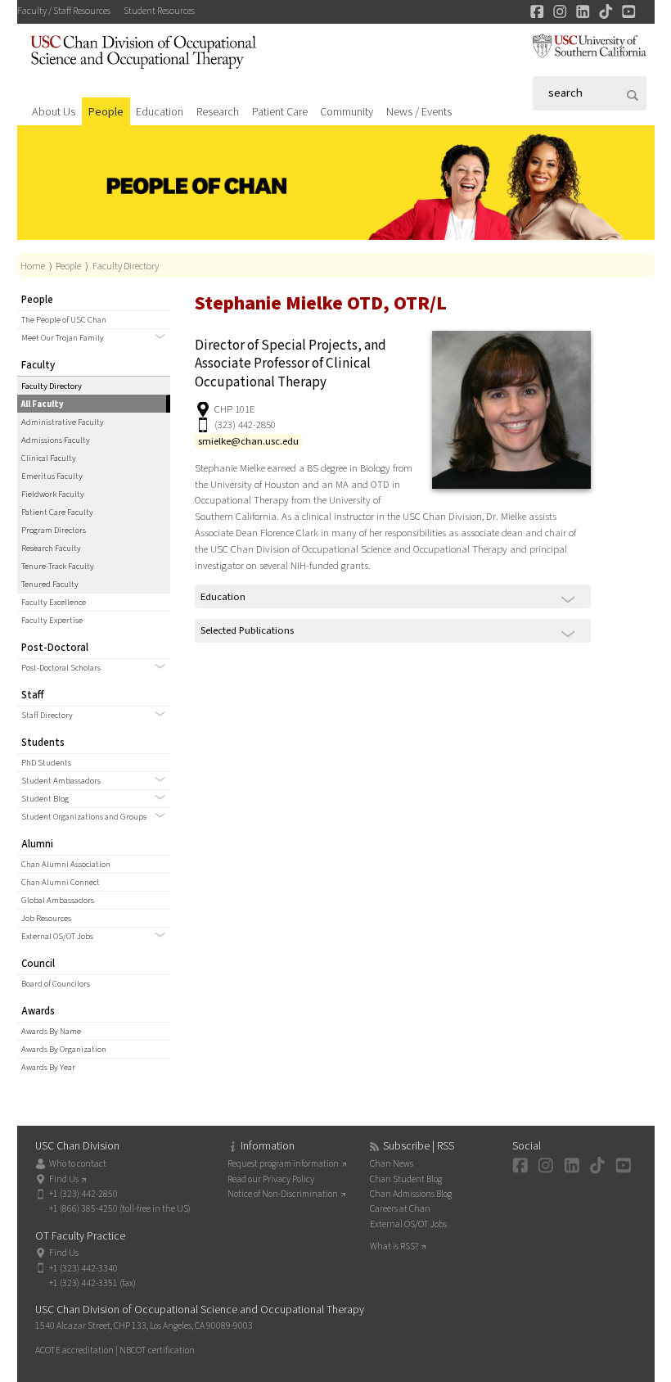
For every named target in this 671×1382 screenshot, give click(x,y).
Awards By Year (48, 1067)
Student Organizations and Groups (83, 817)
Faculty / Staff (63, 11)
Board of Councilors (55, 984)
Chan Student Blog (406, 1179)
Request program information (283, 1164)
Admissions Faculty (55, 440)
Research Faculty (51, 548)
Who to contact (77, 1164)
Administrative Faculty (62, 422)
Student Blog (45, 799)
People (106, 111)
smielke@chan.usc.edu (248, 441)
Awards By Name (51, 1031)
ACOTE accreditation (74, 1350)
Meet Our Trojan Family (62, 338)
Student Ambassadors (61, 781)
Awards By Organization (63, 1049)
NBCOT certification (157, 1350)
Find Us (64, 1179)
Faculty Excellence (53, 602)
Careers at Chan (400, 1209)
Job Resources (46, 918)
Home (32, 266)
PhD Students (46, 762)
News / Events (419, 111)
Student (159, 11)
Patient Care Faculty (57, 512)
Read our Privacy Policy (270, 1179)
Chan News (391, 1164)
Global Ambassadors (57, 900)
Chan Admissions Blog (411, 1194)
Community (346, 111)
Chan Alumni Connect (60, 882)
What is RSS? (394, 1246)
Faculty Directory (125, 266)
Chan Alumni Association (65, 864)
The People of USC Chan (63, 320)
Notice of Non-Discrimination (282, 1194)
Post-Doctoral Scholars (61, 668)
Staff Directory (47, 715)
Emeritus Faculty (52, 476)
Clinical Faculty (48, 458)
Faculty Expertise (52, 620)
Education (159, 111)
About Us (53, 111)
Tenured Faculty (50, 584)
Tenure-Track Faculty (57, 566)
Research (217, 111)
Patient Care (280, 111)
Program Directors (53, 530)
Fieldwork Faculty (52, 494)
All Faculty (42, 404)
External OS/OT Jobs (57, 936)
